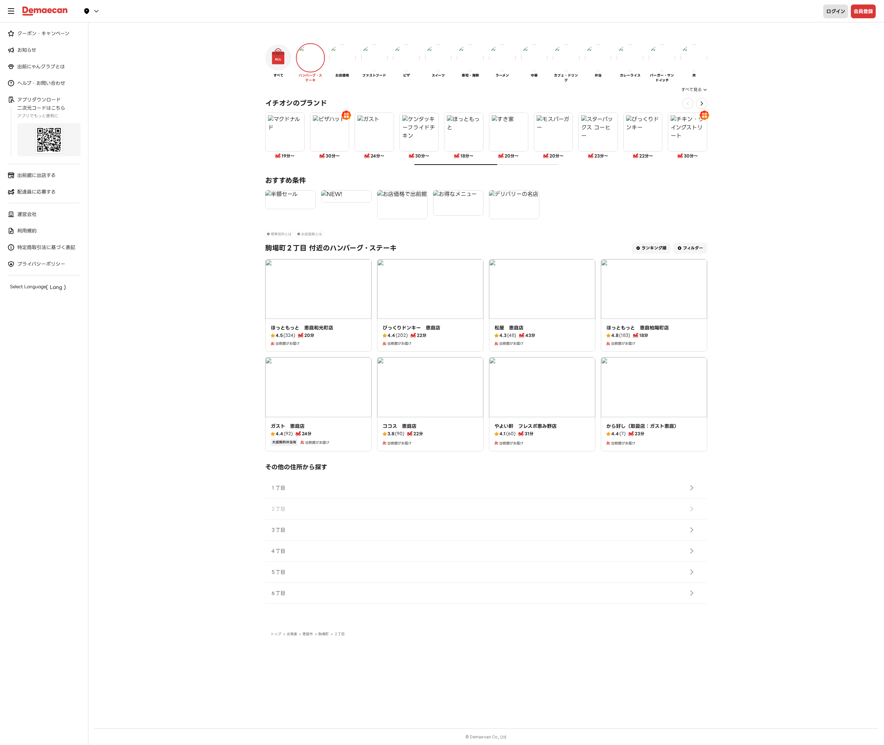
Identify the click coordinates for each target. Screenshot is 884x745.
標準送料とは (281, 234)
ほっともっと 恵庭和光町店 (302, 328)
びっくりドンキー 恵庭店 (411, 328)
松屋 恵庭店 (508, 328)
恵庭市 (307, 634)
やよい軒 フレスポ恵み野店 (525, 426)
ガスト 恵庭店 (288, 426)
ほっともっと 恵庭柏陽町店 (637, 328)
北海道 (292, 634)
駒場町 (323, 634)
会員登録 (863, 11)
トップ (276, 634)
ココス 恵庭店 (399, 426)
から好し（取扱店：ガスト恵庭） (642, 426)
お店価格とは (311, 234)
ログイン (835, 11)
